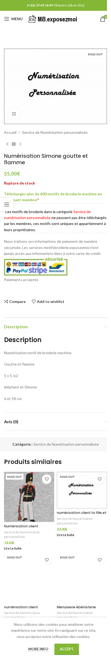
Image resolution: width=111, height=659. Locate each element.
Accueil (10, 132)
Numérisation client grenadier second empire (26, 528)
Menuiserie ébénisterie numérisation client (76, 609)
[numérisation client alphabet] (29, 577)
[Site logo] (53, 18)
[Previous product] (7, 144)
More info (38, 649)
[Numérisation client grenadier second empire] (29, 497)
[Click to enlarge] (14, 114)
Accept (67, 649)
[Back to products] (14, 144)
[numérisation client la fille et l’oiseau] (82, 490)
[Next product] (20, 144)
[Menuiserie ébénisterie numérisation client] (82, 577)
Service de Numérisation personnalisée (55, 132)
